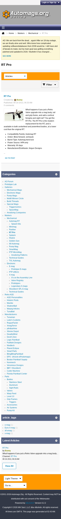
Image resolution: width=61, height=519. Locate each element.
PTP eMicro (14, 272)
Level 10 (10, 396)
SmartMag (13, 249)
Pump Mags (12, 196)
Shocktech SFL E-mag (18, 289)
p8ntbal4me (12, 328)
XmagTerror (12, 326)
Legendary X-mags (19, 286)
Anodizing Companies (16, 213)
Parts (7, 376)
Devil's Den (12, 337)
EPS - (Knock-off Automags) (18, 357)
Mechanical (12, 218)
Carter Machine (13, 371)
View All (9, 466)
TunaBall (11, 311)
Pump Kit (11, 410)
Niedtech (11, 345)
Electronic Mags (13, 193)
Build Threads (13, 201)
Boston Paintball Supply (17, 360)
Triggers (12, 402)
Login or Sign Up (49, 2)
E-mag (12, 266)
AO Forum (9, 181)
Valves (10, 391)
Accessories (12, 405)
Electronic (11, 263)
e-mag (7, 425)
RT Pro (7, 96)
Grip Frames (12, 399)
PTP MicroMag (15, 252)
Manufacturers (11, 314)
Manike (10, 303)
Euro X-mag (10, 428)
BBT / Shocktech (14, 368)
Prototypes (15, 283)
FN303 (12, 238)
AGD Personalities (15, 297)
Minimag (12, 227)
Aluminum (13, 385)
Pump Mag (13, 246)
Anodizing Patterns (19, 255)
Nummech (11, 362)
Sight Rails (13, 388)
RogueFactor (12, 323)
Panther (12, 229)
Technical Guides (16, 258)
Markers (8, 215)
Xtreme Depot (13, 331)
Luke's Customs (13, 320)
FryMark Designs (14, 343)
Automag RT (14, 221)
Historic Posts (12, 300)
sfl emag (8, 430)
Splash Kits (16, 224)
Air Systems (12, 408)
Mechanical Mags (14, 190)
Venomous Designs (15, 365)
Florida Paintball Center (17, 374)
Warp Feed (11, 393)
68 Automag (14, 244)
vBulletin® (30, 503)
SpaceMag (13, 210)
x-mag (7, 433)
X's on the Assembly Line (21, 278)
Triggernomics (15, 207)
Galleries (8, 187)
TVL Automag (14, 261)
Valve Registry (17, 280)
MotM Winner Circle (15, 198)
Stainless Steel (15, 382)
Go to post (10, 158)
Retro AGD (9, 294)
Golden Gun (14, 241)
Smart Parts (12, 351)
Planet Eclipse (13, 348)
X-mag (12, 275)
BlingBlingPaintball (15, 354)
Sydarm (12, 235)
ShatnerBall (12, 306)
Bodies (10, 379)
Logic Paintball (13, 340)
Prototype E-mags (18, 269)
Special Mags (12, 204)
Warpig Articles (13, 309)
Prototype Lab (11, 184)
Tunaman (11, 317)
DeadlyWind (12, 334)
